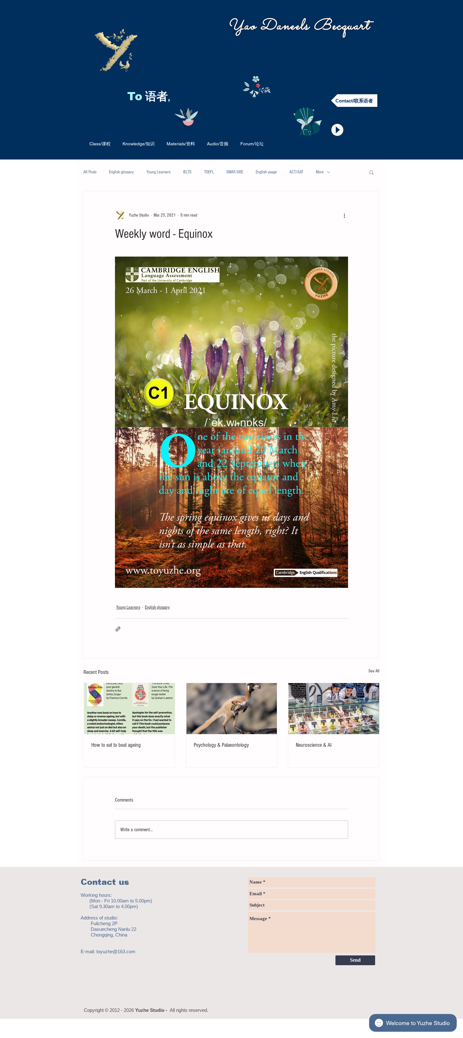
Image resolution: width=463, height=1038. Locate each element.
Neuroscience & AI (314, 745)
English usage (266, 172)
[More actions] (344, 215)
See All (374, 671)
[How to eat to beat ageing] (129, 708)
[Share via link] (118, 629)
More (320, 172)
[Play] (337, 130)
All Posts (89, 172)
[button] (371, 172)
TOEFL (209, 172)
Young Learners (158, 172)
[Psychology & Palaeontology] (231, 708)
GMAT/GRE (234, 172)
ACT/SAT (296, 172)
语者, (159, 97)
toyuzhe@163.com (115, 951)
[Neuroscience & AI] (333, 708)
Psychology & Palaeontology (221, 745)
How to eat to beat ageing (116, 745)
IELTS (187, 172)
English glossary (121, 172)
